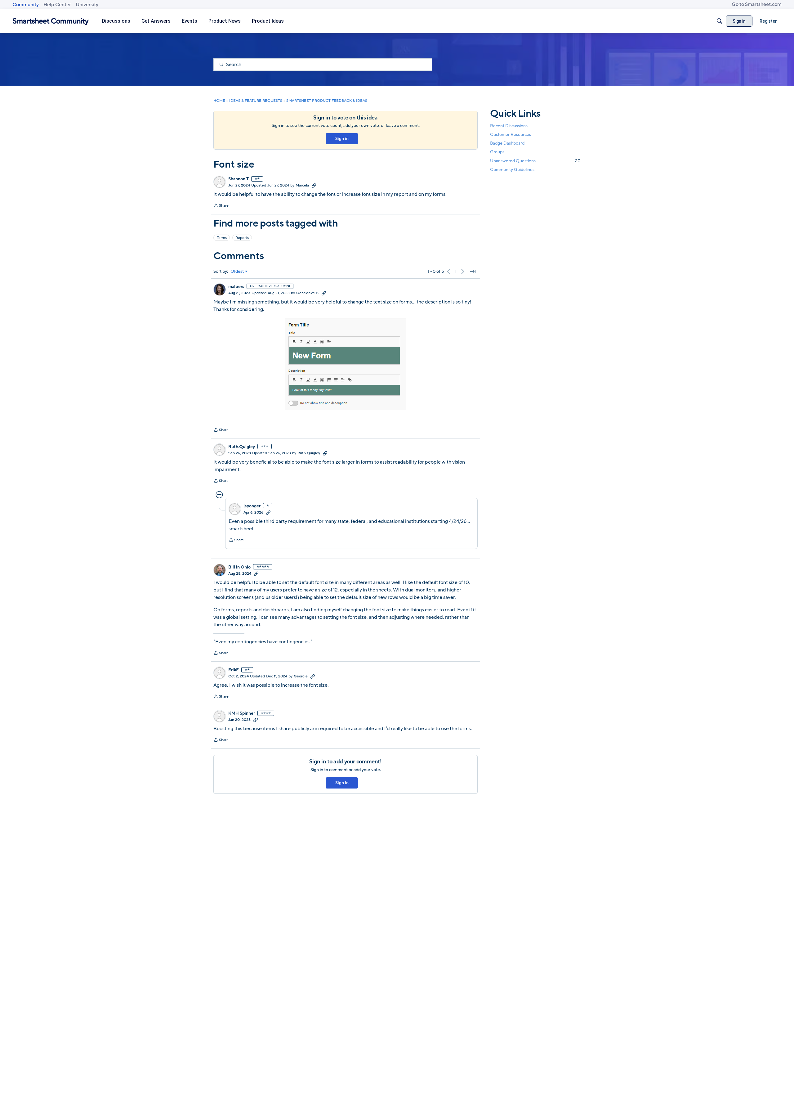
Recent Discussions (509, 126)
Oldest (237, 271)
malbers (236, 287)
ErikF (233, 670)
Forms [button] (221, 237)
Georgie (301, 676)
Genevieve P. (307, 292)
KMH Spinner (241, 713)
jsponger (252, 506)
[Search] (719, 21)
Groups (497, 152)
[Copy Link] (314, 185)
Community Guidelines (512, 170)
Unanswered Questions (535, 161)
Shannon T (238, 179)
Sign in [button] (342, 139)
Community (25, 4)
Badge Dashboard (507, 143)
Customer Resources (510, 134)
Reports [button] (242, 237)
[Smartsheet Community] (50, 21)
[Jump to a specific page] (473, 271)
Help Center (57, 4)
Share (221, 206)
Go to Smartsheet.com (757, 4)
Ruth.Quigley (241, 447)
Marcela (302, 185)
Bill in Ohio (239, 567)
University (87, 4)
